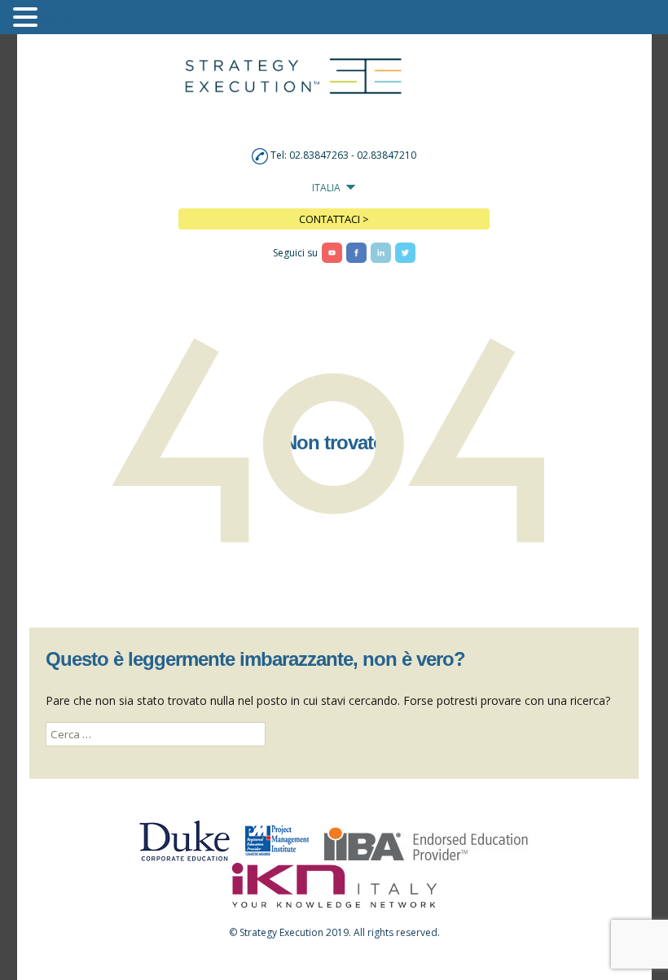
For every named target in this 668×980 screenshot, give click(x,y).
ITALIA (326, 188)
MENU (66, 21)
